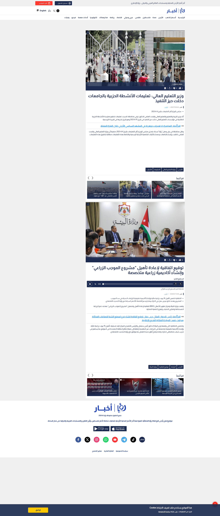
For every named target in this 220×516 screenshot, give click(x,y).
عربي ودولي (128, 17)
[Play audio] (90, 284)
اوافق (38, 510)
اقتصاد (119, 17)
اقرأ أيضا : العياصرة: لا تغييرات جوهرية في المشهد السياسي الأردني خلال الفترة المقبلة (140, 126)
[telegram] (124, 439)
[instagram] (96, 439)
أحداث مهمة (83, 17)
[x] (87, 439)
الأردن (160, 17)
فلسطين (146, 17)
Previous (92, 178)
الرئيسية (181, 17)
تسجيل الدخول (62, 3)
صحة (154, 17)
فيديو (74, 17)
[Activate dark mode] (56, 10)
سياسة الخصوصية (164, 512)
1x (95, 284)
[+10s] (180, 284)
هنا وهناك (103, 17)
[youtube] (115, 439)
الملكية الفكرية (109, 451)
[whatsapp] (106, 439)
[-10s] (175, 284)
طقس (138, 17)
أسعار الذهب (170, 17)
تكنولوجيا (93, 17)
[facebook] (78, 439)
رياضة (112, 17)
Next (88, 178)
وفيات (66, 17)
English (43, 11)
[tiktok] (133, 439)
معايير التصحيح (97, 451)
